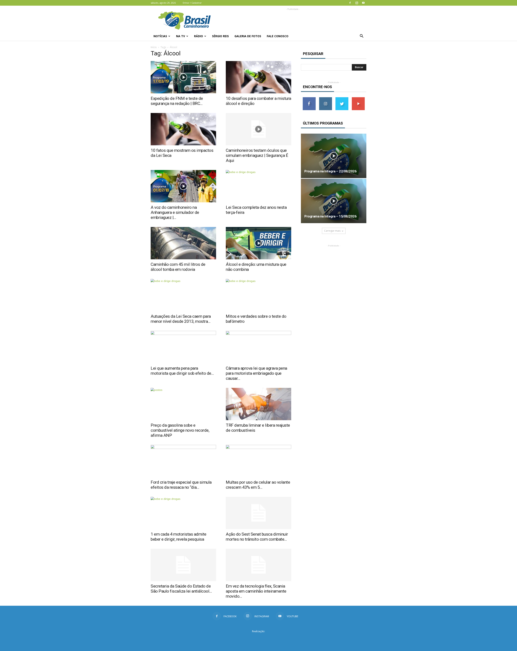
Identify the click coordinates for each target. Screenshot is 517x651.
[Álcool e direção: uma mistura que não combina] (258, 243)
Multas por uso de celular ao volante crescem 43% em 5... (258, 485)
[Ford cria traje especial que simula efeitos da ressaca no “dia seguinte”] (183, 461)
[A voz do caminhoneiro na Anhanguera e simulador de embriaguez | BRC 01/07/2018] (183, 186)
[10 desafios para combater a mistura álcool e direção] (258, 77)
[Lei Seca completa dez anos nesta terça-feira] (258, 186)
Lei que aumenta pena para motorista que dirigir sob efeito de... (182, 371)
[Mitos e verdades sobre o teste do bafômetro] (258, 295)
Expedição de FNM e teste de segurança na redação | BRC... (177, 101)
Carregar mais (332, 230)
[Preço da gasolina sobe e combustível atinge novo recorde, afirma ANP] (183, 404)
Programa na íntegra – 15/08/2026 (330, 216)
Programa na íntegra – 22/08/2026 (330, 171)
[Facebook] (350, 3)
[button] (361, 36)
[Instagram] (357, 3)
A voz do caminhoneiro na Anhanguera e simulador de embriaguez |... (175, 212)
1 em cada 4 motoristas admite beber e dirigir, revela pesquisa (178, 537)
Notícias (160, 36)
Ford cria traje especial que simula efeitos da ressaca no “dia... (181, 485)
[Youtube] (363, 3)
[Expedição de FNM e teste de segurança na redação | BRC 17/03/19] (183, 77)
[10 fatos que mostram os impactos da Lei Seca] (183, 129)
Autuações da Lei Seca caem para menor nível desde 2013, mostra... (181, 319)
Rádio (198, 36)
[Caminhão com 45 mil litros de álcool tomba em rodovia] (183, 243)
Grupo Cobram (258, 638)
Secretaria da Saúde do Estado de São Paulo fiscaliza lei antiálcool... (181, 589)
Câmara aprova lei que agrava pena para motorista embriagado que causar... (256, 373)
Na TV (180, 36)
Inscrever (358, 98)
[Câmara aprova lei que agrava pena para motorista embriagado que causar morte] (258, 347)
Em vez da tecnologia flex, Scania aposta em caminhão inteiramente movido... (256, 591)
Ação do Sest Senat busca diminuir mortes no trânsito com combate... (257, 537)
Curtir (309, 98)
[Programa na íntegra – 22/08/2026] (333, 156)
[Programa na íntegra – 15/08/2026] (333, 201)
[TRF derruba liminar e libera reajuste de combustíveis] (258, 404)
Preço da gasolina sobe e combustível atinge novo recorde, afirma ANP (180, 430)
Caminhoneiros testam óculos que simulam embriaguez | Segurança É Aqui (257, 155)
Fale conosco (277, 36)
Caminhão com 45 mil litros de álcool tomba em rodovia (178, 267)
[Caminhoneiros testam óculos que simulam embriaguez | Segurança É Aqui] (258, 129)
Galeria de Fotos (247, 36)
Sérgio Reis (220, 36)
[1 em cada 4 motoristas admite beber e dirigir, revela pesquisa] (183, 513)
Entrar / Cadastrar (192, 2)
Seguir (325, 98)
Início (154, 47)
